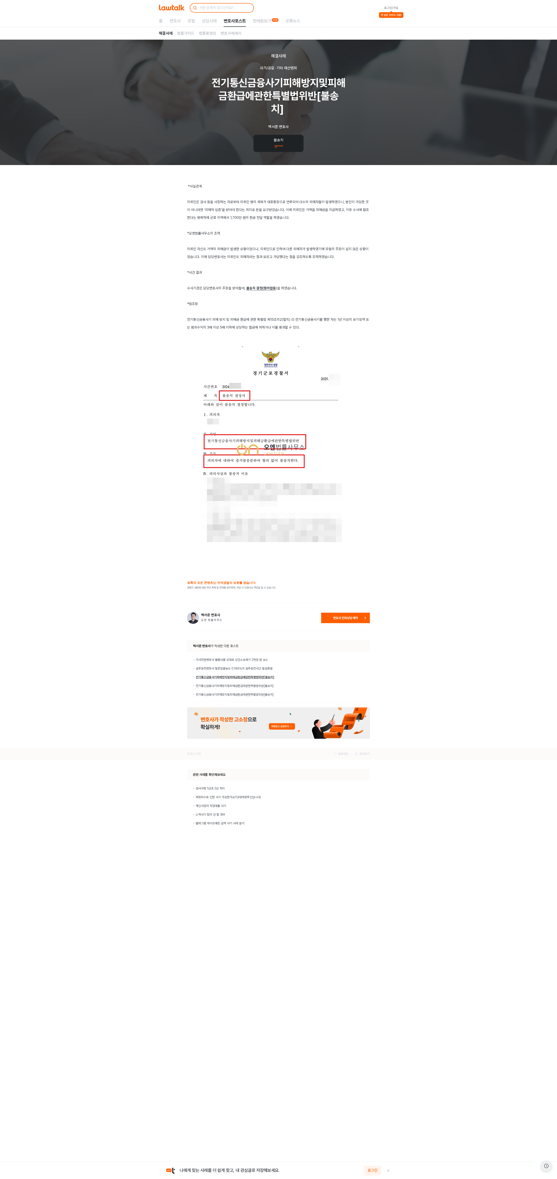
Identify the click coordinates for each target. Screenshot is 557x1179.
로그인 (372, 1170)
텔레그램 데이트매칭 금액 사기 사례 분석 (220, 823)
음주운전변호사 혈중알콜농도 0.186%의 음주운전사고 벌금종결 (234, 668)
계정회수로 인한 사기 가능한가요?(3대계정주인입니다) (228, 797)
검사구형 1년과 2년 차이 (210, 788)
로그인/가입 (391, 8)
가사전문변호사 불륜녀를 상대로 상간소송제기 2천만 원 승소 (232, 659)
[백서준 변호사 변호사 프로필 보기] (193, 618)
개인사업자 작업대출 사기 (211, 806)
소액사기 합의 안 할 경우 (210, 814)
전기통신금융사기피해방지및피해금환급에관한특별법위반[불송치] (235, 677)
